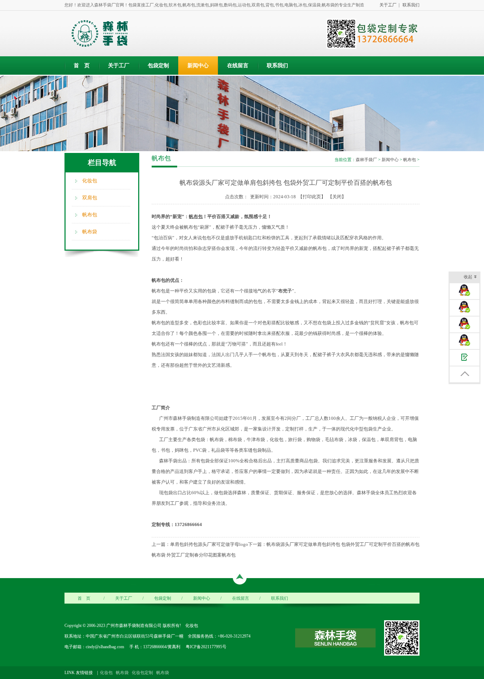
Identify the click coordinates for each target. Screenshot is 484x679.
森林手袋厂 (366, 159)
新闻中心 (198, 65)
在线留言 (237, 65)
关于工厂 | (388, 4)
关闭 (337, 196)
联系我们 (410, 4)
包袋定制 (158, 65)
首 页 (82, 65)
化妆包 (89, 180)
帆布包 (89, 214)
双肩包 (89, 197)
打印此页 (312, 196)
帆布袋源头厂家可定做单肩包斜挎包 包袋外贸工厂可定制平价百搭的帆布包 (343, 544)
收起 (468, 276)
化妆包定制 (142, 672)
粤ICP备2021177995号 (205, 646)
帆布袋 (89, 231)
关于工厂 (118, 65)
